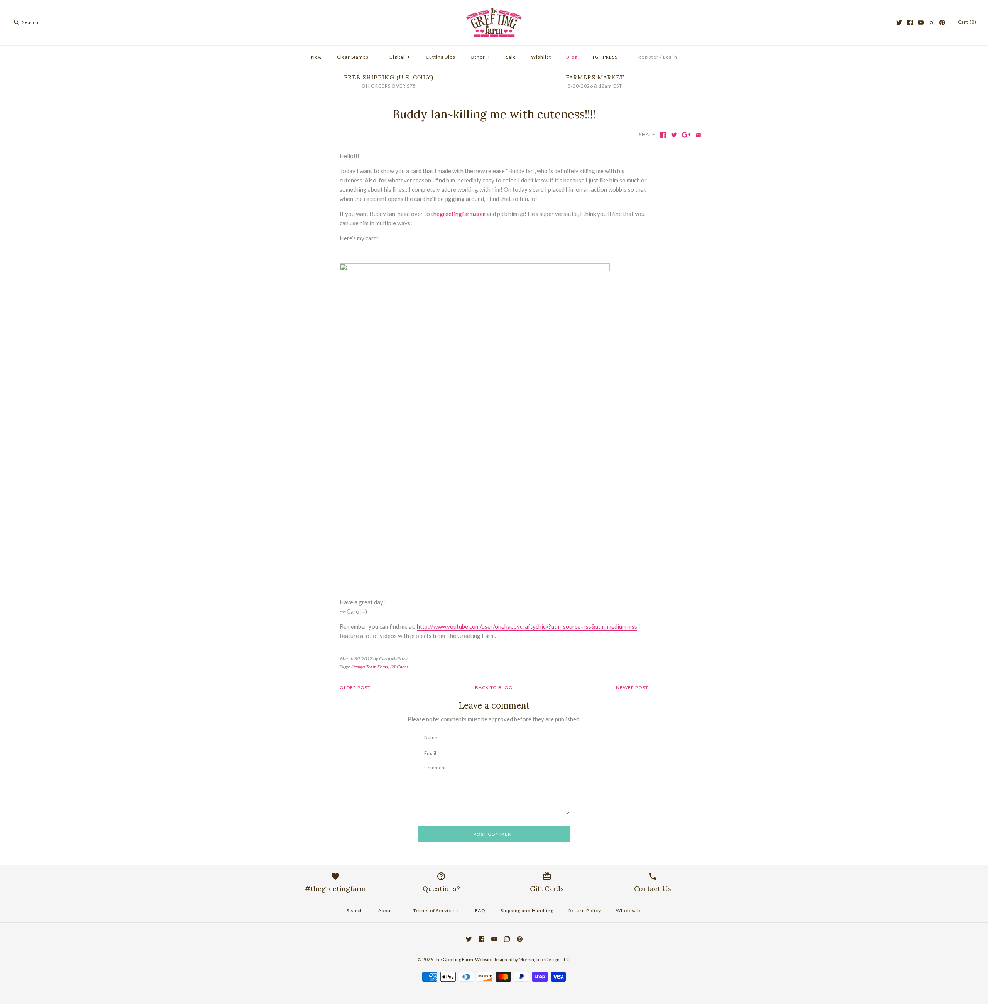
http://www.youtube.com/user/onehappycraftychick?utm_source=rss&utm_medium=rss (527, 626)
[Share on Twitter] (674, 135)
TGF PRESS (607, 57)
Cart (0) (967, 22)
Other (480, 57)
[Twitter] (899, 22)
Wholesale (629, 910)
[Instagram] (931, 22)
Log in (670, 57)
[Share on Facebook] (663, 135)
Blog (571, 57)
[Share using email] (698, 135)
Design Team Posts (369, 667)
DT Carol (399, 667)
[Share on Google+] (686, 135)
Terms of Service (436, 910)
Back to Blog (494, 687)
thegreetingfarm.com (458, 213)
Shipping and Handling (527, 910)
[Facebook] (910, 22)
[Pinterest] (942, 22)
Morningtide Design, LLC (544, 959)
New (316, 57)
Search (355, 910)
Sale (511, 57)
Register (648, 57)
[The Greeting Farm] (494, 12)
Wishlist (541, 57)
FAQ (480, 910)
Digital (399, 57)
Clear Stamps (355, 57)
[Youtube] (921, 22)
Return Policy (584, 910)
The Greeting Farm (453, 959)
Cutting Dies (440, 57)
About (388, 910)
